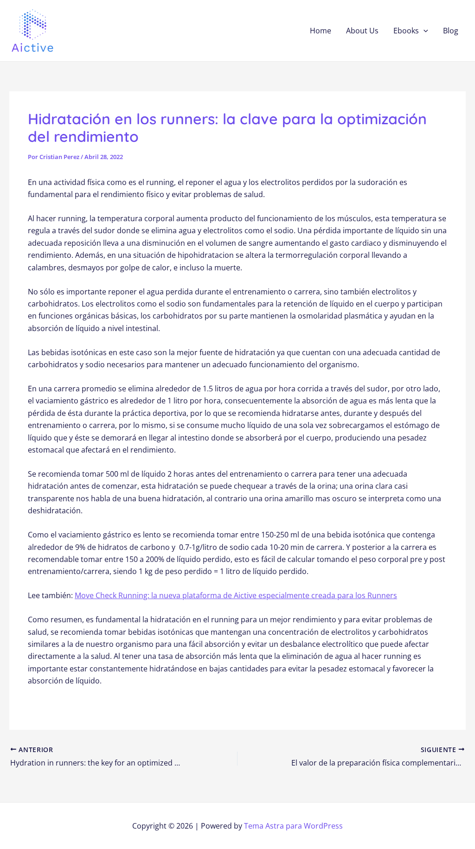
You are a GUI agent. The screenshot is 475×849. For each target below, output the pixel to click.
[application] (423, 30)
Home (320, 31)
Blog (450, 31)
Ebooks (406, 31)
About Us (362, 31)
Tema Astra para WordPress (293, 826)
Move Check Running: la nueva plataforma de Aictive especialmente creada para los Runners (236, 595)
